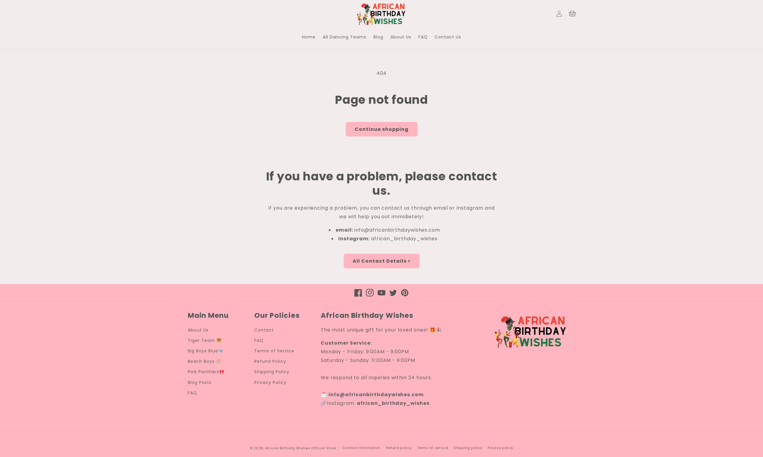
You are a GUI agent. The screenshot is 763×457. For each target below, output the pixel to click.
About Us (198, 330)
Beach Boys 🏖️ (204, 361)
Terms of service (432, 447)
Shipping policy (468, 447)
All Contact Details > (382, 261)
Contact (264, 330)
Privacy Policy (270, 382)
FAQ (192, 393)
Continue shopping (382, 129)
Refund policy (398, 447)
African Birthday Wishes (287, 448)
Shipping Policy (271, 372)
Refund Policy (270, 361)
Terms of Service (274, 351)
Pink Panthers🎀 (206, 372)
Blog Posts (200, 382)
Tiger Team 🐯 (205, 340)
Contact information (361, 447)
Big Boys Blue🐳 (205, 351)
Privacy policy (500, 447)
